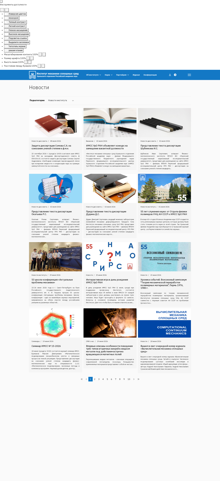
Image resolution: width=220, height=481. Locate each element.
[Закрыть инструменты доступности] (7, 10)
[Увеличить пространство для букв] (43, 66)
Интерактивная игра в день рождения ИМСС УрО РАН (107, 281)
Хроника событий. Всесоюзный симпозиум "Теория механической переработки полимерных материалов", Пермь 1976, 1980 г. (164, 283)
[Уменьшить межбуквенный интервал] (39, 66)
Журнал (136, 75)
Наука (107, 75)
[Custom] (175, 75)
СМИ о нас (90, 341)
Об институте (92, 75)
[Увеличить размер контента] (44, 54)
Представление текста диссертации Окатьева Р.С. (52, 213)
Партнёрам (121, 75)
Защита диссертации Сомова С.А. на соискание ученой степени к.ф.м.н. (51, 147)
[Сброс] (2, 10)
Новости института (57, 100)
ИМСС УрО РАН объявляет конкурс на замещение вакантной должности (107, 147)
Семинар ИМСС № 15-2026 (46, 346)
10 (129, 379)
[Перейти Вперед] (134, 379)
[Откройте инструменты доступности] (1, 1)
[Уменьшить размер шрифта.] (28, 58)
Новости (89, 275)
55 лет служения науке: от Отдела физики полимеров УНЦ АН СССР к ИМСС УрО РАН (164, 213)
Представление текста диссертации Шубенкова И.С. (161, 147)
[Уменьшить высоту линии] (26, 62)
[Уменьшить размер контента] (40, 54)
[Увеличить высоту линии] (29, 62)
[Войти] (170, 75)
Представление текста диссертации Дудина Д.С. (106, 213)
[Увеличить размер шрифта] (31, 58)
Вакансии (89, 141)
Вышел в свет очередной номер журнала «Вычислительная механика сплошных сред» (163, 349)
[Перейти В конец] (138, 379)
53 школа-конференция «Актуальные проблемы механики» (52, 281)
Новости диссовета (39, 141)
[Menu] (189, 75)
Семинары (36, 341)
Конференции (150, 75)
